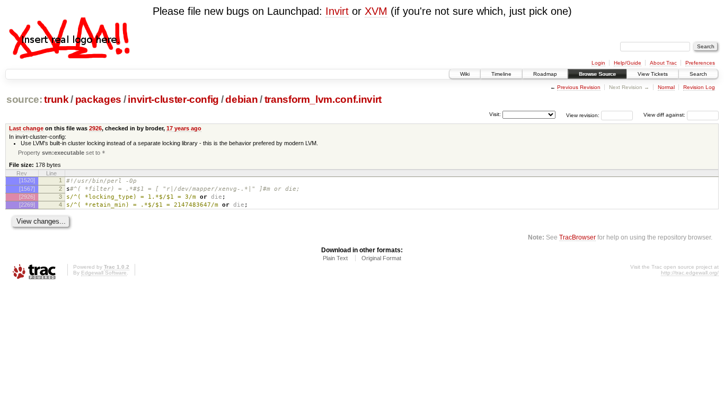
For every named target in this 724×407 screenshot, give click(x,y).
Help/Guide (627, 63)
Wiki (465, 74)
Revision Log (699, 87)
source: (24, 99)
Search (698, 74)
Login (598, 63)
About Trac (663, 63)
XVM (376, 11)
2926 (95, 128)
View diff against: (665, 115)
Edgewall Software (104, 273)
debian (241, 99)
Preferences (700, 63)
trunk (56, 99)
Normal (666, 87)
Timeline (501, 74)
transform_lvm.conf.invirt (323, 99)
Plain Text (335, 258)
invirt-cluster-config (173, 99)
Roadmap (545, 74)
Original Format (381, 258)
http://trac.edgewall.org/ (690, 273)
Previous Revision (579, 87)
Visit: (495, 114)
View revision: (582, 115)
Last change (26, 128)
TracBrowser (577, 237)
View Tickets (653, 74)
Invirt (337, 11)
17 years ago (183, 128)
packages (98, 99)
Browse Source (597, 74)
